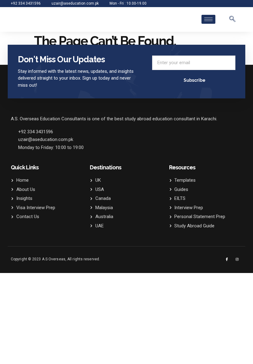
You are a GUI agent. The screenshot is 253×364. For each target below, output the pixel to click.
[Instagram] (237, 259)
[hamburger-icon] (208, 19)
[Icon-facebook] (227, 259)
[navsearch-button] (232, 19)
